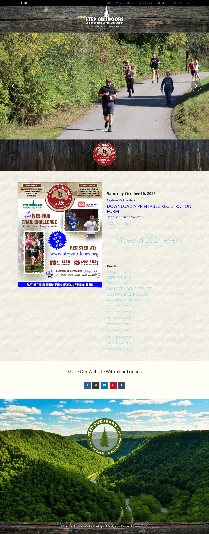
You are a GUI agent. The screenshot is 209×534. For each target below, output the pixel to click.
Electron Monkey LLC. (134, 526)
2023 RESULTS (119, 277)
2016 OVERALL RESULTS (119, 318)
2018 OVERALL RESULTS (119, 305)
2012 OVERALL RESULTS (119, 343)
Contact (178, 3)
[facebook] (21, 3)
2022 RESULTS (119, 282)
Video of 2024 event (149, 240)
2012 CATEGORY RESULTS (120, 349)
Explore (161, 3)
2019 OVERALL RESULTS (124, 300)
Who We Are (145, 3)
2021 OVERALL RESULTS (128, 294)
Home (108, 3)
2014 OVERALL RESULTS (119, 330)
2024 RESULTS (119, 271)
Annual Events (124, 3)
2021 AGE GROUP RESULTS (129, 288)
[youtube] (25, 3)
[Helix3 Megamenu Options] (188, 3)
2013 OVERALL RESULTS (119, 337)
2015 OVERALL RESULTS (119, 324)
